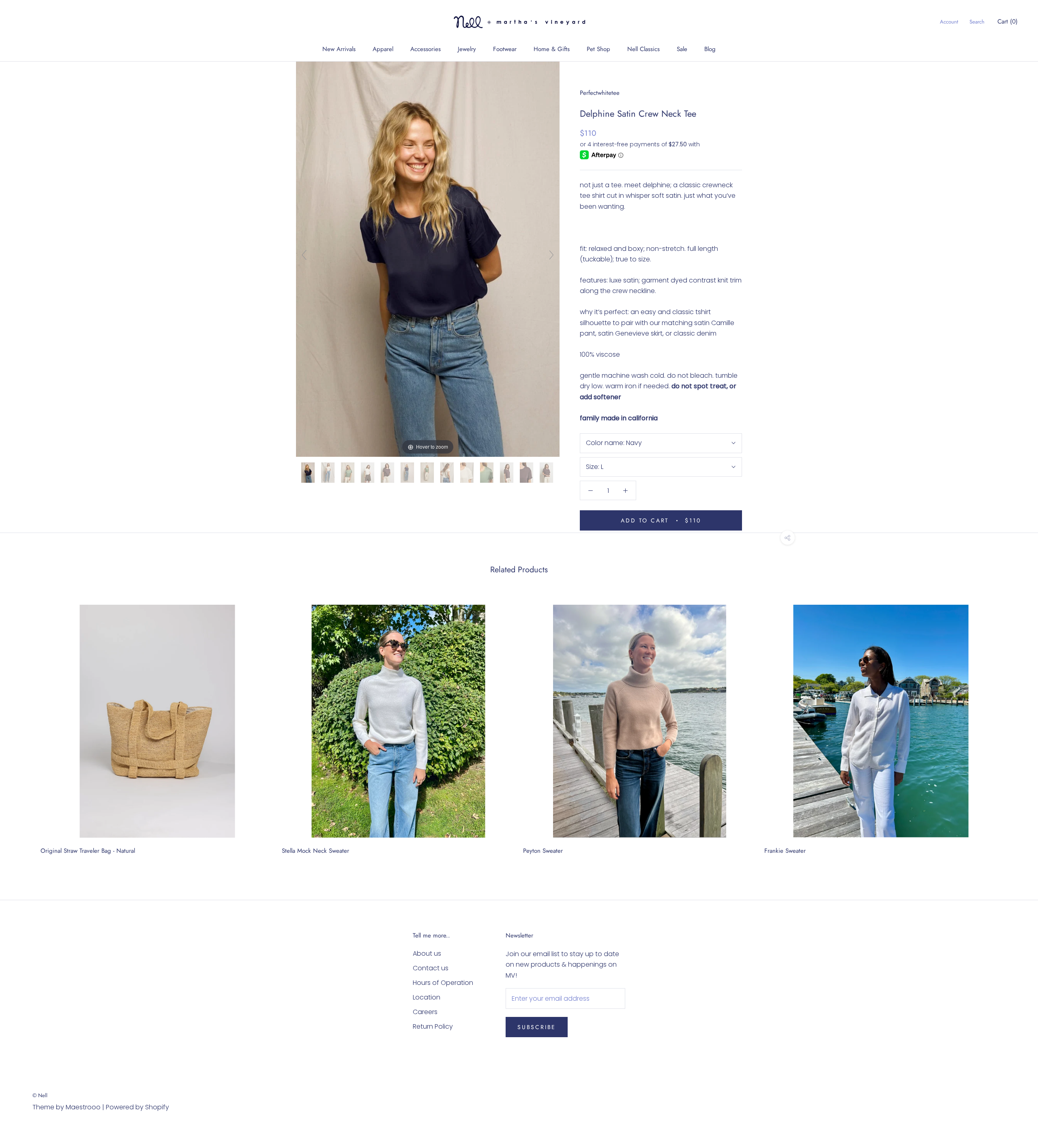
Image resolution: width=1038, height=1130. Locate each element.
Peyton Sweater (543, 850)
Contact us (430, 968)
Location (426, 997)
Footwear (505, 49)
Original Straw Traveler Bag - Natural (88, 850)
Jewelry (467, 49)
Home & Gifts (552, 49)
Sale (682, 49)
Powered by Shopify (137, 1107)
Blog (710, 49)
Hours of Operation (443, 982)
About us (427, 953)
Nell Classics (643, 49)
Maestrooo (83, 1107)
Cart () (1007, 21)
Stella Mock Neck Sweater (315, 850)
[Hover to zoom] (428, 258)
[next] (1013, 727)
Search (976, 22)
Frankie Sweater (785, 850)
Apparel (383, 49)
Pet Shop (598, 49)
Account (949, 22)
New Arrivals (339, 49)
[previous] (25, 727)
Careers (425, 1012)
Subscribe (536, 1027)
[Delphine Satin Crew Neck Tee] (308, 472)
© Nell (39, 1095)
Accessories (425, 49)
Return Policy (433, 1026)
